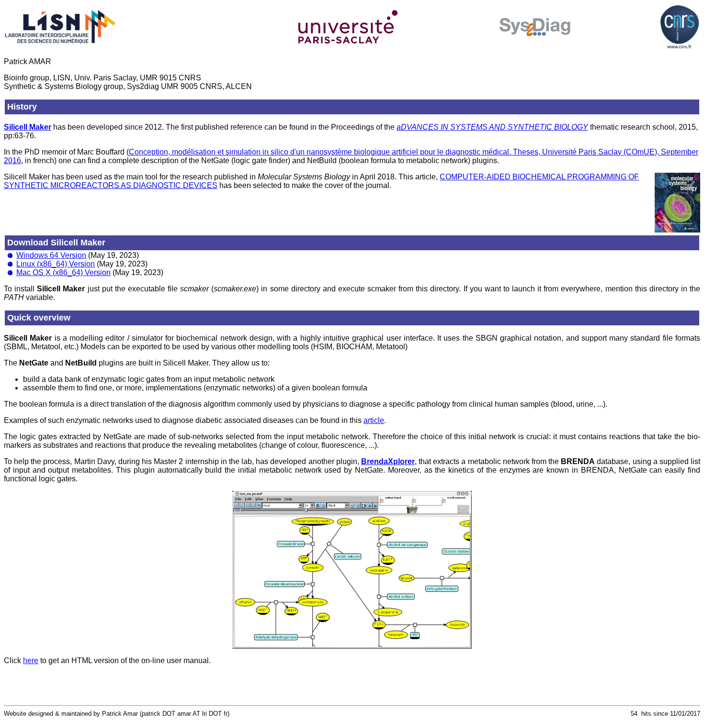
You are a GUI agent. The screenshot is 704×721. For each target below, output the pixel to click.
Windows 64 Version (51, 255)
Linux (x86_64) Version (55, 264)
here (30, 660)
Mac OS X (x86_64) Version (63, 272)
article (373, 420)
